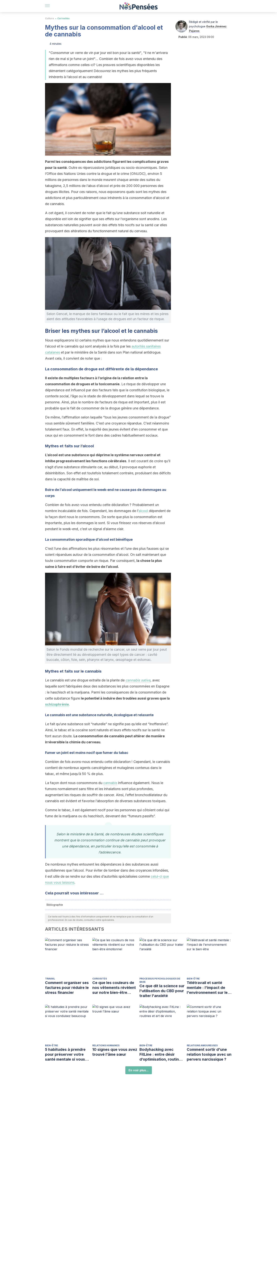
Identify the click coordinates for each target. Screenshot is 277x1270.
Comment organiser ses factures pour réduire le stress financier (67, 987)
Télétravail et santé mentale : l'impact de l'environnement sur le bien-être (207, 987)
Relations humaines (105, 1045)
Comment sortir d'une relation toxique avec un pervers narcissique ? (209, 1054)
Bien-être (193, 978)
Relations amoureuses (202, 1045)
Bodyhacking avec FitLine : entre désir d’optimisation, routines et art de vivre (161, 1054)
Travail (50, 978)
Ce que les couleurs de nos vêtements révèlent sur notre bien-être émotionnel (114, 987)
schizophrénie (57, 704)
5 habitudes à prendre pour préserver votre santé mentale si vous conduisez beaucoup (65, 1054)
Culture (49, 18)
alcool (143, 511)
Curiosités (63, 18)
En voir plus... (139, 1070)
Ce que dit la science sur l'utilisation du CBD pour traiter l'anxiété (161, 991)
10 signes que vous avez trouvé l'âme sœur (114, 1052)
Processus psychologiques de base (159, 980)
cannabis (110, 783)
